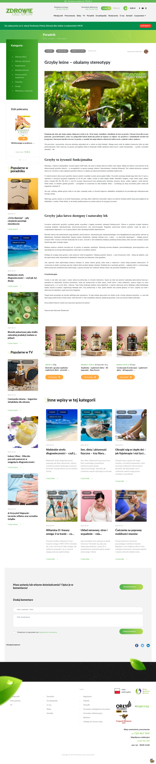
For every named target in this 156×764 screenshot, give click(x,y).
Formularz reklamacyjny (92, 713)
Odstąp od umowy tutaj (92, 722)
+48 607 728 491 (62, 9)
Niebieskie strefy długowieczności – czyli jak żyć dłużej (22, 278)
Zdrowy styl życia (18, 242)
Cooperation (139, 16)
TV (84, 16)
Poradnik (90, 16)
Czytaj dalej (50, 478)
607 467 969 (143, 741)
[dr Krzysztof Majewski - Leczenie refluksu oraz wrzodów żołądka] (23, 489)
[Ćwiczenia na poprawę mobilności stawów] (131, 506)
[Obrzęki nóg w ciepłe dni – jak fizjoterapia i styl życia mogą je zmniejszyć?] (131, 425)
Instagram (146, 8)
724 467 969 (140, 733)
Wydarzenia (113, 16)
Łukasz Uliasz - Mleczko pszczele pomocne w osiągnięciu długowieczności (21, 459)
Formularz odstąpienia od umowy (96, 709)
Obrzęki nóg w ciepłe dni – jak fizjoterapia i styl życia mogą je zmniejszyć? (130, 451)
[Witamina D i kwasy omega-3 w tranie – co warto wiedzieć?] (61, 506)
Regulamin (87, 696)
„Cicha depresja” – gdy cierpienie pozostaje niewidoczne (18, 221)
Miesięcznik (58, 16)
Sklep (79, 16)
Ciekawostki (16, 419)
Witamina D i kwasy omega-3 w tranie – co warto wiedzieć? (59, 532)
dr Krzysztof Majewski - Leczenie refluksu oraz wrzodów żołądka (23, 516)
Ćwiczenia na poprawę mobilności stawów (128, 532)
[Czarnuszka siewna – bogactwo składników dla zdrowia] (23, 375)
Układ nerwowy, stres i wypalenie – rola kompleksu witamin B (94, 532)
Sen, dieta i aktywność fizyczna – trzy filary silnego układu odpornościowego (94, 451)
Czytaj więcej (13, 229)
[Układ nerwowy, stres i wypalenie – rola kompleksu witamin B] (96, 506)
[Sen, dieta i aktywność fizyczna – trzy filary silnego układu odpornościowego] (96, 425)
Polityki (86, 701)
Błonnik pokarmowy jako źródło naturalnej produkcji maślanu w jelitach (23, 335)
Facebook (139, 8)
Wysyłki (86, 705)
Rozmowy (16, 423)
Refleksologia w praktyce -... (22, 143)
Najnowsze (28, 419)
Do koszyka (52, 377)
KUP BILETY (145, 26)
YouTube (143, 8)
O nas (122, 16)
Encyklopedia (101, 16)
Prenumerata (70, 16)
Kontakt (129, 16)
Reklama (86, 717)
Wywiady (29, 476)
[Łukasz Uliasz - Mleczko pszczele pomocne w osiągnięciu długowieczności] (23, 432)
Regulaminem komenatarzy (48, 632)
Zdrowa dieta (27, 362)
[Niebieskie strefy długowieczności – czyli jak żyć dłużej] (23, 251)
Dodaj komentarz (129, 587)
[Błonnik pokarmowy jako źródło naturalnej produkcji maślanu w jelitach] (23, 308)
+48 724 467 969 (91, 9)
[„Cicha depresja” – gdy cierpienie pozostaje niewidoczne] (23, 194)
